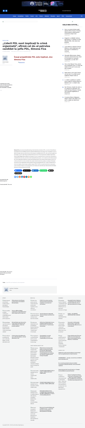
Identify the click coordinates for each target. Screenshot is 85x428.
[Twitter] (17, 177)
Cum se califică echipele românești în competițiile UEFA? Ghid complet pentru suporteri (19, 312)
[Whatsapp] (31, 177)
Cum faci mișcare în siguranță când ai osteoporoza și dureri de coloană (47, 315)
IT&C (63, 16)
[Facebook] (15, 177)
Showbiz (53, 16)
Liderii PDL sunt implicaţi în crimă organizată (15, 282)
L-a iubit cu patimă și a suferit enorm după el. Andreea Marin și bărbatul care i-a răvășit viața (73, 81)
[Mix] (29, 177)
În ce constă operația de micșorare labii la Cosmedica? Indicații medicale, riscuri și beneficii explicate (69, 364)
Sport (58, 16)
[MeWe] (26, 177)
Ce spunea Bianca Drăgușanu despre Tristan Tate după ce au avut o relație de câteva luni (72, 99)
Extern (41, 16)
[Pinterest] (24, 177)
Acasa (14, 16)
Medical (47, 16)
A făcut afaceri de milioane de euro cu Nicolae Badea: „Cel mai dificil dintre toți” (19, 337)
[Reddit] (20, 177)
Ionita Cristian (7, 51)
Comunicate (69, 16)
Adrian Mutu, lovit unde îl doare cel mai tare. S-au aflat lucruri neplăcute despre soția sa (73, 74)
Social (32, 16)
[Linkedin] (22, 177)
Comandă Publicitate (66, 10)
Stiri (7, 40)
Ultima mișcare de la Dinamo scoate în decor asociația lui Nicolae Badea (18, 302)
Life (36, 16)
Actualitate (20, 16)
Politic (27, 16)
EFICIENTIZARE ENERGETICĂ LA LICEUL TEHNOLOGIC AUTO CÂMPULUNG (47, 372)
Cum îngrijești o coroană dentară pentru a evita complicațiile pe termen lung (46, 337)
